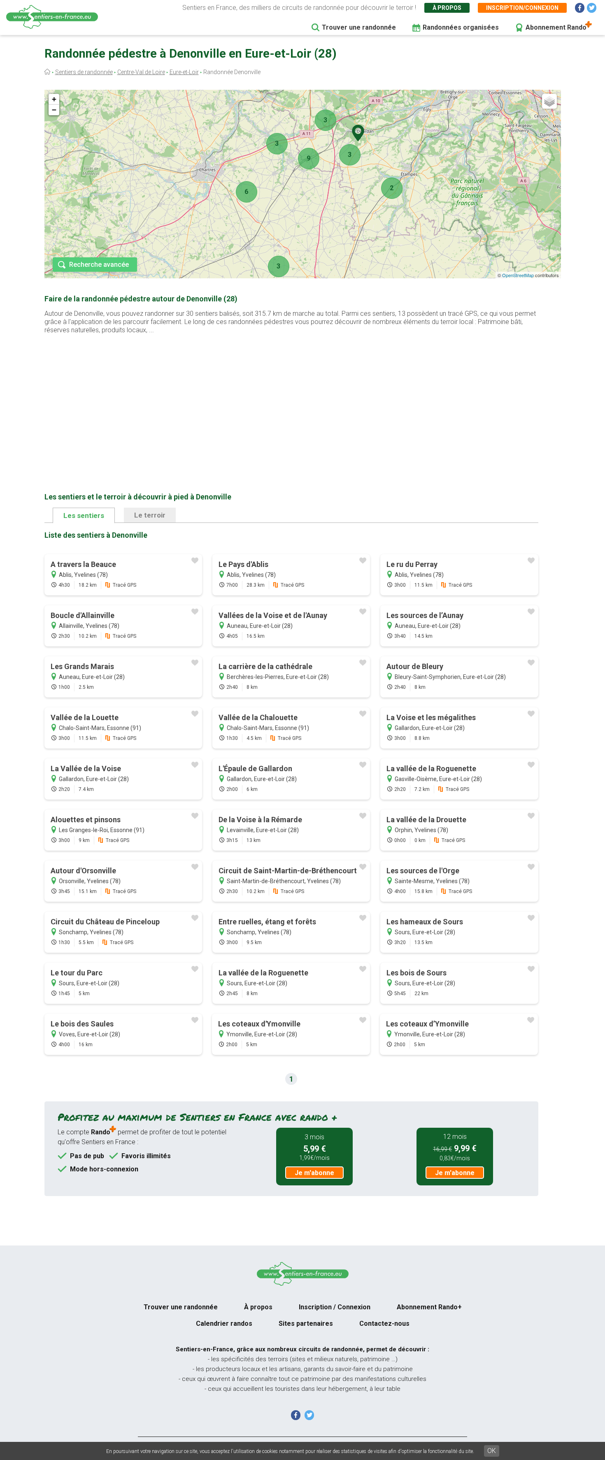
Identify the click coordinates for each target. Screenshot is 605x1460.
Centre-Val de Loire (141, 72)
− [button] (54, 109)
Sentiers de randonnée (84, 72)
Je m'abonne (314, 1173)
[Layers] (549, 101)
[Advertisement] (291, 400)
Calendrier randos (224, 1323)
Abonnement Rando (556, 27)
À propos (447, 8)
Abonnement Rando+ (429, 1307)
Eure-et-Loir (184, 72)
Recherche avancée (99, 264)
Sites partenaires (306, 1323)
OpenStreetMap (518, 275)
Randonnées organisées (461, 27)
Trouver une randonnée (359, 27)
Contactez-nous (384, 1323)
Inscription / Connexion (334, 1307)
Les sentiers (83, 515)
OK (491, 1451)
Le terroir (149, 515)
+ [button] (54, 99)
